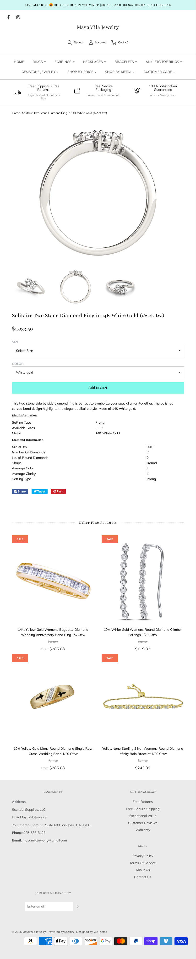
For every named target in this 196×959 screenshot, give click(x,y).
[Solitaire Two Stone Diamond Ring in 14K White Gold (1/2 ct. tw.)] (31, 286)
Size (15, 342)
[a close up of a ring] (75, 286)
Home (16, 113)
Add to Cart (97, 387)
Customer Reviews (142, 823)
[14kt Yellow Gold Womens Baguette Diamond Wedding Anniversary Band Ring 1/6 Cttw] (53, 581)
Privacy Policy (142, 856)
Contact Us (142, 877)
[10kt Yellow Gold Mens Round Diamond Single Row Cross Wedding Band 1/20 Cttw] (53, 700)
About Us (143, 870)
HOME (19, 62)
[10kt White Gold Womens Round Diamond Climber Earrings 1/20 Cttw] (143, 581)
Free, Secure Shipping (142, 809)
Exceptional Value (142, 816)
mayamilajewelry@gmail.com (45, 840)
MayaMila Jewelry (98, 27)
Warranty (143, 830)
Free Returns (143, 802)
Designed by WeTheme (91, 931)
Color (18, 364)
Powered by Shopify (61, 931)
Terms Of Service (143, 863)
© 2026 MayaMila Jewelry (29, 931)
